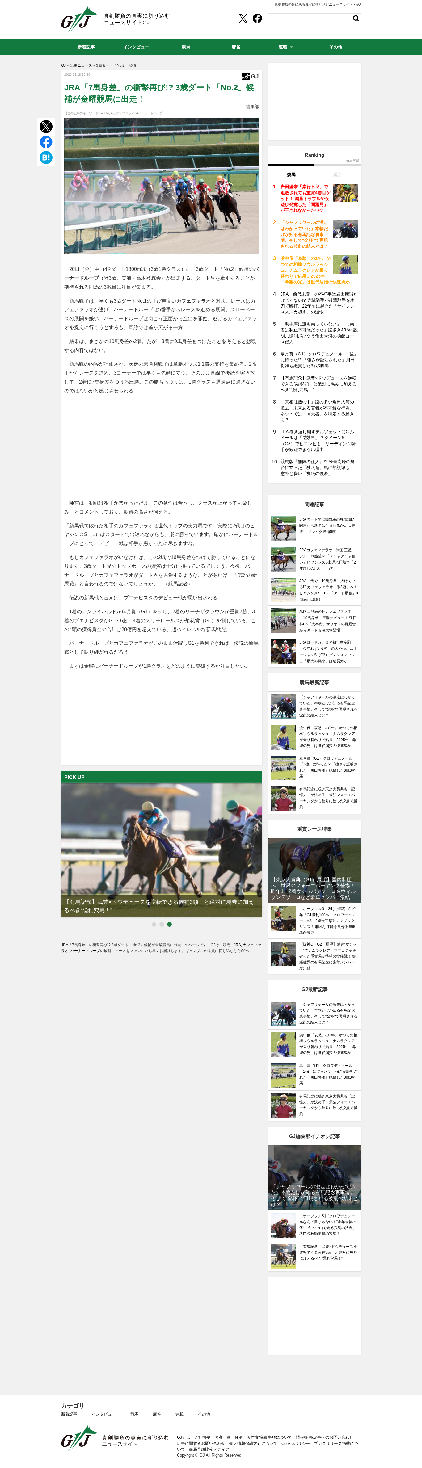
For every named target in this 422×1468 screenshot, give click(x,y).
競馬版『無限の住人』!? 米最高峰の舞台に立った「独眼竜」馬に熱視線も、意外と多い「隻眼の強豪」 (318, 467)
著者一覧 (222, 1437)
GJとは (183, 1437)
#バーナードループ (149, 113)
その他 (204, 1414)
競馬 (134, 1414)
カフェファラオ (193, 301)
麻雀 (157, 1414)
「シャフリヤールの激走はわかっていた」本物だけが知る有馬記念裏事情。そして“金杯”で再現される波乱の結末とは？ (304, 234)
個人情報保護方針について (253, 1443)
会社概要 (202, 1437)
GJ (79, 19)
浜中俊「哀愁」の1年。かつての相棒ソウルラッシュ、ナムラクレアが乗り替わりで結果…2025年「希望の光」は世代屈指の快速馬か (315, 270)
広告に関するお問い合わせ (201, 1443)
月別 (238, 1437)
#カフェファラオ (122, 113)
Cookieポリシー (295, 1443)
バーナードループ (85, 951)
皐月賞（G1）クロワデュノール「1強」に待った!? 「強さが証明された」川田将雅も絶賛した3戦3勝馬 (319, 359)
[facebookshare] (257, 18)
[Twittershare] (242, 18)
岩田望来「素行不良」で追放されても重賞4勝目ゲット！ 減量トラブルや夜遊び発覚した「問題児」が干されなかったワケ (306, 198)
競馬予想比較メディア (209, 1449)
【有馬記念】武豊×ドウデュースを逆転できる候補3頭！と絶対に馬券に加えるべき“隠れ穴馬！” (319, 383)
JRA (237, 945)
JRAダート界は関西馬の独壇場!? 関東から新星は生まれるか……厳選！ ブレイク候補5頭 (327, 525)
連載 (179, 1414)
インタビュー (104, 1414)
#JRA (105, 113)
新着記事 (69, 1414)
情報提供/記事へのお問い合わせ (324, 1437)
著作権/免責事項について (269, 1437)
